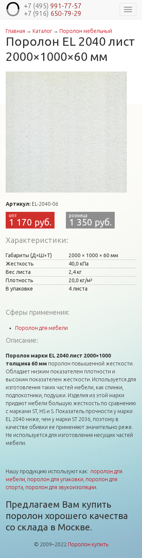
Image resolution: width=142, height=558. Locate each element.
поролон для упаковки (55, 479)
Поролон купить (88, 544)
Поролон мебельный (85, 31)
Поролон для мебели (41, 328)
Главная (15, 31)
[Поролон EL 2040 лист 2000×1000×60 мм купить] (66, 132)
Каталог (42, 31)
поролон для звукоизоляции (60, 487)
